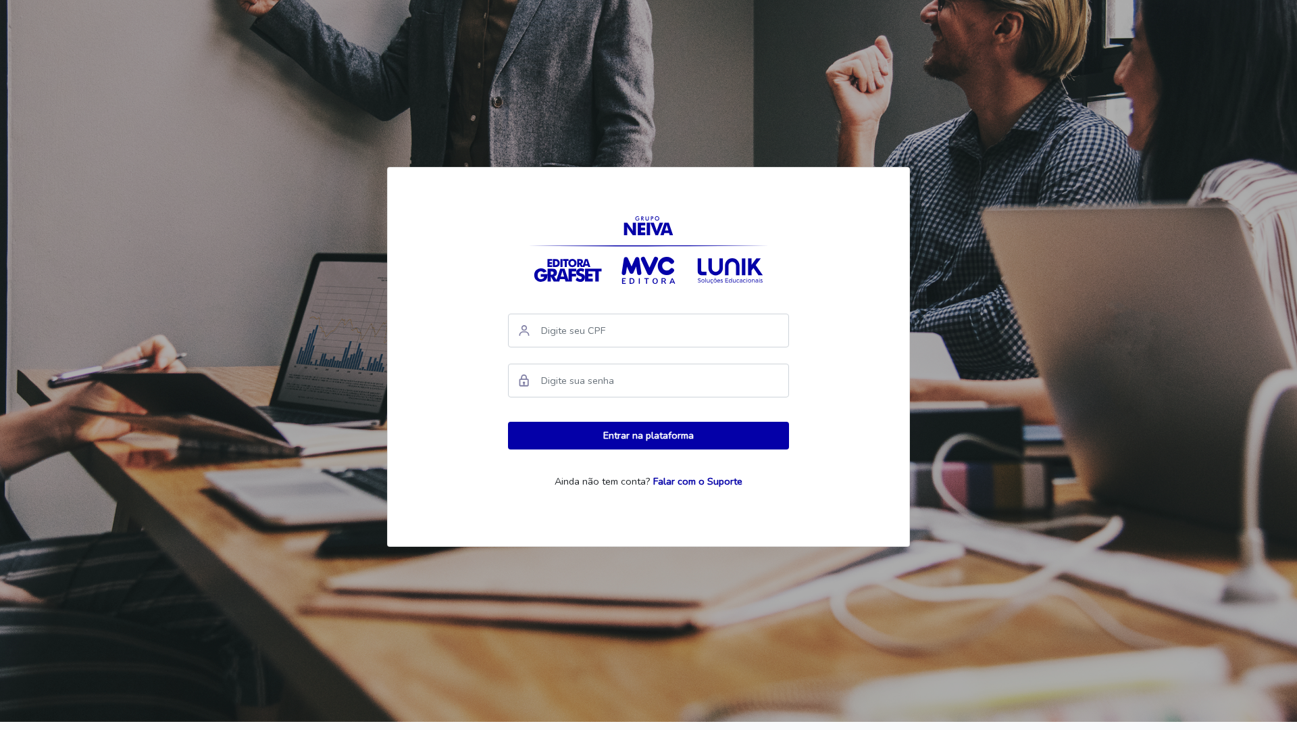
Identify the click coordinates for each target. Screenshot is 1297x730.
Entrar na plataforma (648, 435)
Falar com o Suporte (697, 481)
